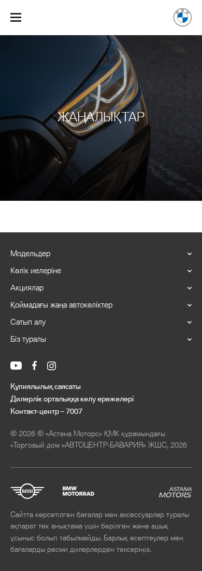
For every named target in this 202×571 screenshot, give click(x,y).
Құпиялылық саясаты (45, 387)
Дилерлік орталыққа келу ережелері (72, 399)
